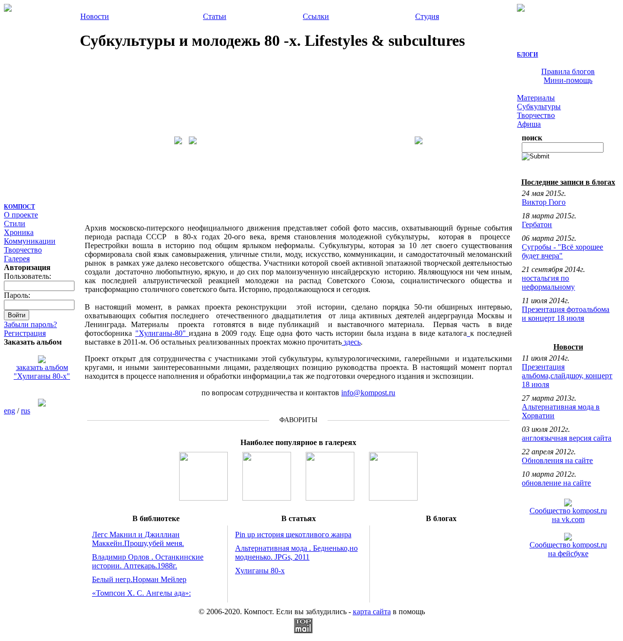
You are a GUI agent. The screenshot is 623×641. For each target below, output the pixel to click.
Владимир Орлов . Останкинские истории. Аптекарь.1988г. (147, 561)
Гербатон (537, 224)
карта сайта (372, 611)
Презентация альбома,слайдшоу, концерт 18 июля (567, 375)
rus (25, 411)
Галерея (17, 258)
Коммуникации (29, 241)
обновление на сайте (556, 483)
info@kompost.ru (368, 392)
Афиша (529, 124)
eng (9, 411)
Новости (94, 16)
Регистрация (25, 333)
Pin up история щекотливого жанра (293, 534)
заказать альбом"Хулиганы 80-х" (42, 371)
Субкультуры (539, 106)
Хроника (19, 232)
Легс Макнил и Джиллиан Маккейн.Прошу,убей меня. (138, 538)
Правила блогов (568, 71)
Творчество (23, 250)
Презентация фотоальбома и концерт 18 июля (565, 313)
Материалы (536, 98)
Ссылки (316, 16)
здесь (351, 342)
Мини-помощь (568, 80)
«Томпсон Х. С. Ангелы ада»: (141, 593)
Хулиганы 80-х (260, 570)
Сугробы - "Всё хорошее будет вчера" (562, 251)
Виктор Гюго (544, 202)
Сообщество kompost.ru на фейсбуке (568, 549)
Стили (14, 223)
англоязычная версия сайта (566, 438)
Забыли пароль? (30, 324)
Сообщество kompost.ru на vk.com (568, 515)
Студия (427, 16)
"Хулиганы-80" (162, 333)
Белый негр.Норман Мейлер (139, 579)
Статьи (214, 16)
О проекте (21, 215)
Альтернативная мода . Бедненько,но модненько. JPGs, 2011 (296, 552)
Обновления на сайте (557, 460)
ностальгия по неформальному (548, 282)
